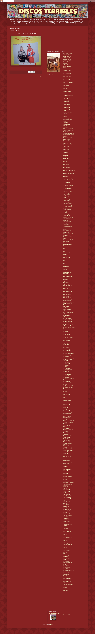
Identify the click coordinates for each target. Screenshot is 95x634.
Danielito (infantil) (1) (67, 159)
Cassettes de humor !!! (67, 115)
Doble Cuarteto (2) (66, 168)
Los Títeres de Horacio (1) (68, 385)
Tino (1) (64, 559)
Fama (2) (65, 223)
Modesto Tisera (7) (67, 441)
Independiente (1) (66, 267)
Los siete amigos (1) (67, 382)
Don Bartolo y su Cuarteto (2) (69, 170)
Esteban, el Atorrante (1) (68, 217)
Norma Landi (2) (66, 460)
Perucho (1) (65, 486)
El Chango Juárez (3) (67, 184)
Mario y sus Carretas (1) (68, 429)
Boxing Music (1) (66, 90)
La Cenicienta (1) (66, 313)
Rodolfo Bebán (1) (66, 518)
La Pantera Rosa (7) (67, 325)
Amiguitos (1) (65, 68)
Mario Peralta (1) (66, 425)
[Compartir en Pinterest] (34, 72)
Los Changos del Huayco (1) (69, 358)
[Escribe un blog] (30, 72)
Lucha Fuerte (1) (66, 394)
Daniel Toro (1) (66, 158)
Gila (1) (64, 248)
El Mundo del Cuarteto (55, 613)
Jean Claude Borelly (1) (68, 276)
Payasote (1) (65, 473)
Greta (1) (64, 254)
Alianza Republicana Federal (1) (67, 67)
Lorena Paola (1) (66, 349)
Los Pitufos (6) (66, 375)
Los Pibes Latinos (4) (67, 374)
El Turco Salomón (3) (67, 209)
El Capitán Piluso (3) (67, 182)
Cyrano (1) (65, 153)
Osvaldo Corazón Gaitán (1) (68, 465)
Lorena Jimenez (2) (67, 347)
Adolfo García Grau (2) (67, 53)
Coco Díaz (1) (66, 131)
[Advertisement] (61, 38)
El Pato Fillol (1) (66, 202)
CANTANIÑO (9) (66, 101)
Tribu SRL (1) (65, 564)
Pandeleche (65, 466)
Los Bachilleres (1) (67, 350)
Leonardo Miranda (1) (67, 340)
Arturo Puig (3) (66, 74)
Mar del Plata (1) (66, 410)
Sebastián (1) (65, 534)
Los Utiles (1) (65, 389)
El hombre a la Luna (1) (67, 191)
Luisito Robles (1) (66, 406)
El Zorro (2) (65, 212)
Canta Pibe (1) (66, 100)
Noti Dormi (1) (66, 463)
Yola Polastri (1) (66, 590)
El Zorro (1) (65, 211)
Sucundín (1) (65, 547)
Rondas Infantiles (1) (67, 527)
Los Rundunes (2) (66, 381)
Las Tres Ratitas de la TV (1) (68, 337)
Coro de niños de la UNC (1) (68, 133)
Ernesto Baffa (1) (66, 215)
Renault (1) (65, 507)
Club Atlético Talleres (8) (68, 130)
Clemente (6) (65, 127)
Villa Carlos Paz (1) (67, 585)
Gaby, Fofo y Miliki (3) (67, 236)
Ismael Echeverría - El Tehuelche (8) (67, 273)
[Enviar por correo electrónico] (29, 72)
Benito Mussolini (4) (67, 80)
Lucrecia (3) (65, 397)
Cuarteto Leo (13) (66, 146)
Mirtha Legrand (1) (66, 440)
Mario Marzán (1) (66, 423)
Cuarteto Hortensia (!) (67, 144)
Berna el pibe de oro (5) (68, 82)
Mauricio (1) (65, 432)
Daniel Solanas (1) (67, 156)
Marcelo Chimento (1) (67, 412)
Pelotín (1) (65, 478)
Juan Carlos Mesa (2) (67, 291)
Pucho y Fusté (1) (66, 501)
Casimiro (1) (65, 113)
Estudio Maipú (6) (66, 218)
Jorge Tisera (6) (66, 284)
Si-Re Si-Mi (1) (66, 540)
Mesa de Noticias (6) (67, 435)
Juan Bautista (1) (66, 288)
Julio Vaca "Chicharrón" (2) (68, 302)
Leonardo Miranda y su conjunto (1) (67, 342)
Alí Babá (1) (65, 64)
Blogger (51, 624)
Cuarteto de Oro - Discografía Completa (67, 141)
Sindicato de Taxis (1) (67, 544)
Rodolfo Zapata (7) (67, 519)
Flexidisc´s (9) (66, 232)
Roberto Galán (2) (66, 513)
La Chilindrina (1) (66, 315)
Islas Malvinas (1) (66, 271)
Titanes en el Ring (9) (67, 562)
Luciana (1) (65, 395)
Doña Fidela (65, 175)
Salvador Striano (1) (67, 531)
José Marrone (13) (66, 287)
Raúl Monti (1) (66, 506)
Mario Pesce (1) (66, 426)
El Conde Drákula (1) (67, 188)
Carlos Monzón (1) (66, 109)
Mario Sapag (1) (66, 428)
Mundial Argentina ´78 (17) (68, 447)
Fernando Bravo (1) (67, 224)
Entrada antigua (38, 76)
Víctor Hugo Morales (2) (68, 584)
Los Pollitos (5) (66, 377)
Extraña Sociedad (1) (67, 221)
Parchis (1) (65, 468)
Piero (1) (64, 492)
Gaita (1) (64, 238)
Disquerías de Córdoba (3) (68, 165)
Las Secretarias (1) (67, 335)
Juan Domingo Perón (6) (68, 293)
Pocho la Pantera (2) (67, 497)
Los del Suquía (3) (66, 365)
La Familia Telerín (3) (67, 318)
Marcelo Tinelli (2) (66, 415)
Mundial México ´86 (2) (67, 451)
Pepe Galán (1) (66, 481)
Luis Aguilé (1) (66, 399)
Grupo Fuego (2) (66, 257)
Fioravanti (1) (65, 227)
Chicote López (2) (66, 124)
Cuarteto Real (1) (66, 149)
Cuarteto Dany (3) (66, 139)
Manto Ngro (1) (66, 409)
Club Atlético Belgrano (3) (68, 128)
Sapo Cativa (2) (66, 533)
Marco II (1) (65, 419)
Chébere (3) (65, 121)
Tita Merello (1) (66, 561)
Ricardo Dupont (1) (67, 509)
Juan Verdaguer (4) (67, 297)
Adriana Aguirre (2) (67, 56)
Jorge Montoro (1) (66, 281)
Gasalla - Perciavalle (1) (68, 239)
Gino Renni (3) (66, 249)
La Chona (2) (65, 316)
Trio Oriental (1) (66, 572)
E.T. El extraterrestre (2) (67, 178)
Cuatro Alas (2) (66, 150)
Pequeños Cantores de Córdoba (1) (67, 485)
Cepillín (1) (65, 116)
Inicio (27, 76)
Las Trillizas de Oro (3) (67, 339)
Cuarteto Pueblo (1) (67, 147)
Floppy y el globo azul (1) (68, 233)
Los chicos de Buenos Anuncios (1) (67, 360)
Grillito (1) (65, 255)
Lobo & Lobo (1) (66, 344)
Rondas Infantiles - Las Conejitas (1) (67, 525)
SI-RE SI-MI (65, 539)
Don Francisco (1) (66, 171)
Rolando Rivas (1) (66, 522)
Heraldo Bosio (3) (66, 261)
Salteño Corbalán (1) (67, 530)
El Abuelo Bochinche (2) (68, 179)
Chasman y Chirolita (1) (68, 119)
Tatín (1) (64, 553)
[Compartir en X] (31, 72)
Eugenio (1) (65, 220)
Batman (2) (65, 77)
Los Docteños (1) (66, 366)
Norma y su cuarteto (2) (67, 462)
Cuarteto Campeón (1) (67, 137)
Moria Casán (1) (66, 445)
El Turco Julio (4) (66, 208)
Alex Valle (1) (65, 63)
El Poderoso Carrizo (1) (67, 205)
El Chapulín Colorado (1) (68, 185)
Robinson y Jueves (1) (67, 515)
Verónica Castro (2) (67, 582)
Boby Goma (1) (66, 85)
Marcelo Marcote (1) (67, 413)
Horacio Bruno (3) (66, 264)
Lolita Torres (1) (66, 346)
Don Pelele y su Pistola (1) (68, 173)
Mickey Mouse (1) (66, 437)
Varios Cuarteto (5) (67, 578)
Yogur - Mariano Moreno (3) (68, 588)
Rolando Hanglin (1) (67, 521)
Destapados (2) (66, 164)
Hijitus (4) (65, 263)
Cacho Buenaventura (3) (68, 95)
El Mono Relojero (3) (67, 194)
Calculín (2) (65, 98)
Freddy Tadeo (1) (66, 235)
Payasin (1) (65, 472)
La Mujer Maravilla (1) (67, 319)
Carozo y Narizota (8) (67, 112)
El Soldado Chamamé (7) (68, 206)
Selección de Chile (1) (67, 536)
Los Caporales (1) (66, 356)
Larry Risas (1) (66, 329)
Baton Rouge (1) (66, 79)
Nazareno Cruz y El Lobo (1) (68, 454)
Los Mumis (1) (66, 371)
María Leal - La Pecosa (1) (68, 420)
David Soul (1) (66, 161)
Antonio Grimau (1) (67, 73)
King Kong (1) (66, 307)
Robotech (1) (65, 516)
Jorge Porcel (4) (66, 282)
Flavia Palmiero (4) (67, 230)
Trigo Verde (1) (66, 565)
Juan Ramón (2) (66, 296)
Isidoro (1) (65, 269)
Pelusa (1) (65, 479)
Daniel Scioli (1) (66, 155)
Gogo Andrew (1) (66, 252)
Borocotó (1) (65, 88)
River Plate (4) (66, 512)
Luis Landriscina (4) (67, 400)
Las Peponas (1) (66, 334)
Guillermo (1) (65, 258)
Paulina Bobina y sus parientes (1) (67, 470)
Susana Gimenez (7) (67, 549)
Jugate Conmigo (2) (67, 300)
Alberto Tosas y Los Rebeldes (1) (67, 61)
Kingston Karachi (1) (67, 309)
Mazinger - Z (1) (66, 434)
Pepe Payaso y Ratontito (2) (68, 482)
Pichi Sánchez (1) (66, 489)
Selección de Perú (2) (67, 537)
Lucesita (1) (65, 392)
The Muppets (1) (66, 558)
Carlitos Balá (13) (66, 104)
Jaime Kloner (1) (66, 275)
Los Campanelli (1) (67, 355)
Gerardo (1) (65, 242)
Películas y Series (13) (67, 476)
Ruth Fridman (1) (66, 528)
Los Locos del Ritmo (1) (68, 369)
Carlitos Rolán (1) (66, 107)
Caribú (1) (65, 103)
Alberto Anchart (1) (66, 57)
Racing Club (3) (66, 504)
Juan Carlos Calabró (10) (68, 290)
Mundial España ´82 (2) (67, 448)
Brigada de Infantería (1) (68, 91)
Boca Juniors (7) (66, 86)
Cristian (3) (65, 136)
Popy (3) (64, 500)
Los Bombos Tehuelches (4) (68, 353)
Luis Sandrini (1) (66, 404)
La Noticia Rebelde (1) (67, 321)
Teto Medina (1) (66, 556)
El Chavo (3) (65, 187)
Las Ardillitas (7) (66, 331)
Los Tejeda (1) (66, 384)
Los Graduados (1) (67, 368)
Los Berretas (65, 352)
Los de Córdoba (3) (67, 362)
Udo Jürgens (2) (66, 574)
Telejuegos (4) (66, 555)
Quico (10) (65, 503)
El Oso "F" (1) (65, 197)
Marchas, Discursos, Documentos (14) (67, 417)
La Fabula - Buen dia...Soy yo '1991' (63, 614)
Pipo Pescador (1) (66, 494)
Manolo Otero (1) (66, 407)
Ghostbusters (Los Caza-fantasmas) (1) (68, 246)
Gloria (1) (65, 251)
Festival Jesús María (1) (68, 226)
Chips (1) (65, 125)
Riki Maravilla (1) (66, 510)
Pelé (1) (64, 475)
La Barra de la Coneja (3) (68, 312)
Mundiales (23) (66, 453)
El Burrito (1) (65, 181)
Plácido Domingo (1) (67, 495)
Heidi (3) (64, 260)
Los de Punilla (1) (66, 363)
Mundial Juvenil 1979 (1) (68, 450)
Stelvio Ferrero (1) (66, 546)
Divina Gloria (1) (66, 167)
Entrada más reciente (14, 76)
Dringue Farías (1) (66, 176)
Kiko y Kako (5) (66, 306)
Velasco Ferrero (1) (67, 581)
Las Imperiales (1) (66, 332)
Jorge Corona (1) (66, 279)
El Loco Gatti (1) (66, 193)
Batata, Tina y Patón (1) (67, 76)
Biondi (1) (65, 83)
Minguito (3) (65, 438)
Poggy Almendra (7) (67, 498)
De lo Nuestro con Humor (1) (69, 162)
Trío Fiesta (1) (66, 568)
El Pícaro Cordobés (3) (67, 203)
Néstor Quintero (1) (67, 456)
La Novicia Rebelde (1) (67, 322)
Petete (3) (65, 488)
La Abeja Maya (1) (66, 310)
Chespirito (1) (65, 122)
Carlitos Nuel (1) (66, 106)
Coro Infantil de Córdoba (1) (68, 134)
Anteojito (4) (65, 71)
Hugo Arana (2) (66, 266)
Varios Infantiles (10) (67, 579)
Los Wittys (65, 391)
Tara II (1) (65, 552)
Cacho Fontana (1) (67, 97)
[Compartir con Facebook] (33, 72)
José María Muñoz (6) (67, 285)
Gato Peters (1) (66, 241)
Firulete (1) (65, 229)
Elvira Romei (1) (66, 214)
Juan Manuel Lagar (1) (67, 294)
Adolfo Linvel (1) (66, 54)
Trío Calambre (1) (66, 567)
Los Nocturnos (66, 372)
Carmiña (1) (65, 110)
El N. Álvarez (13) (66, 196)
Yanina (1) (65, 587)
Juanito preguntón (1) (67, 299)
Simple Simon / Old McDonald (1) (67, 543)
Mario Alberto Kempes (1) (68, 422)
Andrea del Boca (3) (67, 70)
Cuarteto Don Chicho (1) (68, 143)
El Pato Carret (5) (66, 200)
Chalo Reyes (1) (66, 118)
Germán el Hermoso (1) (67, 244)
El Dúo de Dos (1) (66, 190)
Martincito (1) (65, 431)
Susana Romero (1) (67, 550)
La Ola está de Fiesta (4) (68, 324)
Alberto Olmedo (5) (67, 59)
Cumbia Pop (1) (66, 152)
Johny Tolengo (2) (66, 278)
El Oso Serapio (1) (66, 199)
